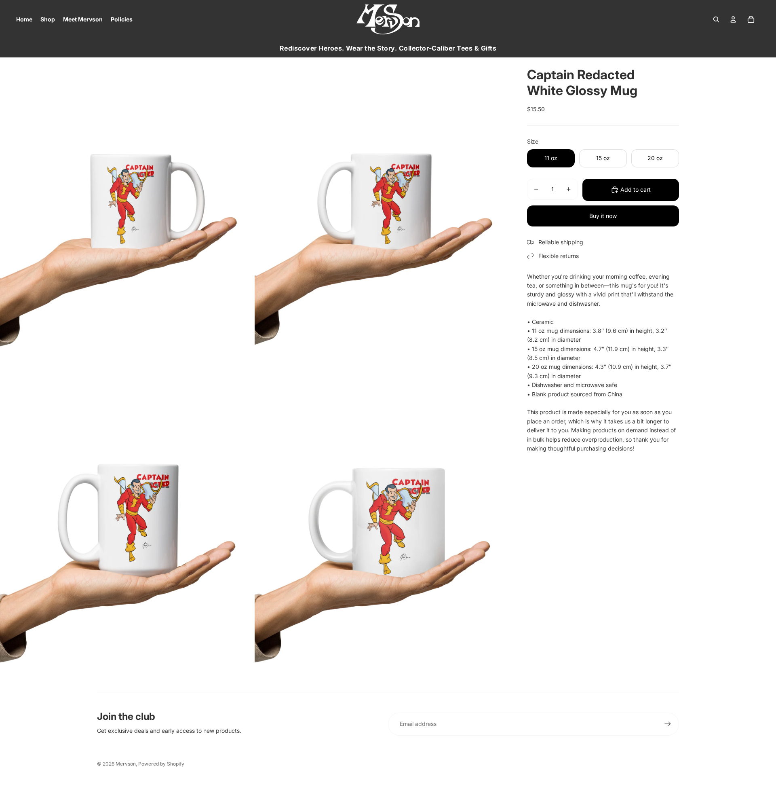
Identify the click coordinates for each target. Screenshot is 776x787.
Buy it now (603, 215)
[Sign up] (667, 724)
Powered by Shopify (161, 764)
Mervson (126, 764)
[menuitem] (24, 19)
